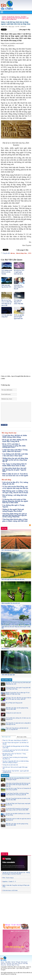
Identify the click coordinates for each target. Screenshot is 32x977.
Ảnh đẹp (4, 528)
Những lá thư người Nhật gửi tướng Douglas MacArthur (13, 510)
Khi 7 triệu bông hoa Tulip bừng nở (10, 550)
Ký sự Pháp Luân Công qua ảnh (14, 702)
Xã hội (13, 962)
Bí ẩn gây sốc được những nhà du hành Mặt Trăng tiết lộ (14, 440)
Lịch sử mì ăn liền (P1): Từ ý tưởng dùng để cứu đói (15, 483)
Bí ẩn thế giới (10, 16)
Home (4, 16)
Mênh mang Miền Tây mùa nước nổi (11, 603)
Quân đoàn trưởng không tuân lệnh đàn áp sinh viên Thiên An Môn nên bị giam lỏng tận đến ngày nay (18, 785)
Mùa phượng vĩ (5, 648)
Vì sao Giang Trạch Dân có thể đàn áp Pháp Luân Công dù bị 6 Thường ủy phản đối (17, 794)
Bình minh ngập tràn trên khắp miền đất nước (13, 579)
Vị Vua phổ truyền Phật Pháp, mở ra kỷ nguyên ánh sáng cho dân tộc (15, 487)
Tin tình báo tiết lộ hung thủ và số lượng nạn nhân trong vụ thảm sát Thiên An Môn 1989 (17, 809)
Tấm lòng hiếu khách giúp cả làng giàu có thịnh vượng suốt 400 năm (14, 520)
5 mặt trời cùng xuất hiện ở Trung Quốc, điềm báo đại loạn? (14, 450)
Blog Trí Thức (15, 965)
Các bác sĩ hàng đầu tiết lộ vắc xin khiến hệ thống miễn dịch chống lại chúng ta (15, 761)
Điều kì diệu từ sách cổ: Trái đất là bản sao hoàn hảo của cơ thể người (15, 474)
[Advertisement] (16, 335)
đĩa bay (12, 253)
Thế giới (18, 962)
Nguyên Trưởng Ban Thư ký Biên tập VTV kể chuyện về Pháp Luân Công (17, 693)
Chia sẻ (20, 963)
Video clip (4, 854)
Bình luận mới (6, 737)
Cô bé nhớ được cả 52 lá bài (9, 890)
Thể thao (8, 963)
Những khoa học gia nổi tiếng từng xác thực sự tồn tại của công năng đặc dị (15, 459)
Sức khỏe (14, 963)
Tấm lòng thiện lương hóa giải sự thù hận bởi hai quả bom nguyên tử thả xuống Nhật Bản (14, 515)
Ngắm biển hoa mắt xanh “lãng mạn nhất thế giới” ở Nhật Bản (16, 627)
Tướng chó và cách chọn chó (13, 713)
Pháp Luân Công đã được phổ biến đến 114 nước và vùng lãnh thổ (17, 728)
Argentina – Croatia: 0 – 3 (9, 881)
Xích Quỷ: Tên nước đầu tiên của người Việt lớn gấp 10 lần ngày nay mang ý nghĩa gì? (18, 698)
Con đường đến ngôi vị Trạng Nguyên (13, 506)
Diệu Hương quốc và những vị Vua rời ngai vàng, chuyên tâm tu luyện (15, 492)
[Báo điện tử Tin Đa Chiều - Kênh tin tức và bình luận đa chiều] (7, 9)
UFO (29, 253)
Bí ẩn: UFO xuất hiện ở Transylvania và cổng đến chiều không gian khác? (14, 445)
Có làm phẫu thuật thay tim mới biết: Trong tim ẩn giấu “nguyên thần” (14, 469)
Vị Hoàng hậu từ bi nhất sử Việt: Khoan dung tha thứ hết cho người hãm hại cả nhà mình (15, 500)
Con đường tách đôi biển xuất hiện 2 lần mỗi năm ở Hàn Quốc (15, 455)
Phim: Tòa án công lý (8, 877)
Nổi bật (9, 965)
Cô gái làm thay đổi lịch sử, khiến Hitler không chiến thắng (14, 436)
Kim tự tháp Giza (21, 253)
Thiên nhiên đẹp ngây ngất (8, 674)
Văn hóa (3, 963)
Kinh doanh (24, 962)
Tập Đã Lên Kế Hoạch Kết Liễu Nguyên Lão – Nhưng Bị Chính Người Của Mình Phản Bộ (16, 873)
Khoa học (17, 16)
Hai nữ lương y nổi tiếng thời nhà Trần (14, 496)
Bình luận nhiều (22, 737)
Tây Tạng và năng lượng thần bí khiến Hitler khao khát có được (14, 465)
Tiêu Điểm (23, 16)
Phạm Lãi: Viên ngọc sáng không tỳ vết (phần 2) (15, 740)
